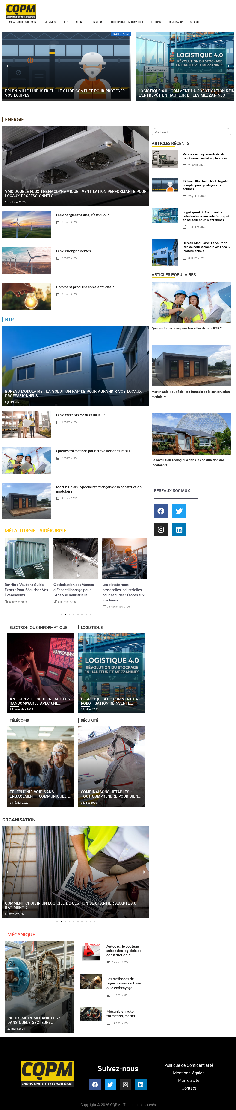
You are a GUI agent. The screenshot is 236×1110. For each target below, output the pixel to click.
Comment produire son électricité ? (85, 287)
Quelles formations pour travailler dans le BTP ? (95, 450)
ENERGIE (79, 22)
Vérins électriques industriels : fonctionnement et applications (205, 156)
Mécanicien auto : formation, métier (121, 1013)
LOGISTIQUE (97, 22)
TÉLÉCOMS (155, 22)
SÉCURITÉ (195, 22)
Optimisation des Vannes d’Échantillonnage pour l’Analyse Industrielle (25, 589)
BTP (66, 22)
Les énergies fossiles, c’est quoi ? (82, 215)
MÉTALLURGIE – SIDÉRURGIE (23, 22)
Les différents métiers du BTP (80, 414)
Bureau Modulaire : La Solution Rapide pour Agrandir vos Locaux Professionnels (206, 247)
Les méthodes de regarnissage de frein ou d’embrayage (123, 982)
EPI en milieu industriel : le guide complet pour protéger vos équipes (206, 185)
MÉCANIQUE (51, 22)
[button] (7, 66)
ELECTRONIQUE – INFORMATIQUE (126, 22)
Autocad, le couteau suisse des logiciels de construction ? (124, 950)
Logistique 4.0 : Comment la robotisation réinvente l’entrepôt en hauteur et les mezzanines (206, 216)
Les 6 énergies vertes (73, 250)
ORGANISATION (175, 22)
